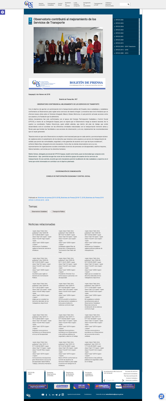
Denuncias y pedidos (131, 380)
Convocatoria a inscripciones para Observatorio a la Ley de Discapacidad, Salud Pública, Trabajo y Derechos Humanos (41, 360)
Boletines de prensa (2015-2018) (49, 198)
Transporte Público (59, 211)
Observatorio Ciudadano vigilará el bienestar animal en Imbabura (41, 248)
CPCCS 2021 (119, 36)
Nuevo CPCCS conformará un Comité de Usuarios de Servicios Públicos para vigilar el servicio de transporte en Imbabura (68, 361)
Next (123, 380)
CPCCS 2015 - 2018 (42, 200)
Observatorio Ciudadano (39, 211)
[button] (2, 12)
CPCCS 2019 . (120, 43)
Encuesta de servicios (131, 371)
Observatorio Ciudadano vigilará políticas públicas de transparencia (93, 248)
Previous (104, 380)
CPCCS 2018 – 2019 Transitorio (126, 46)
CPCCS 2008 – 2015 (122, 53)
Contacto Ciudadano (131, 378)
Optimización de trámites (130, 373)
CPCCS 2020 (119, 40)
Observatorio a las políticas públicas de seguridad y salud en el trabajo (94, 359)
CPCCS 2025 (119, 23)
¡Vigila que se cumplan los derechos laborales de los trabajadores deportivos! (40, 301)
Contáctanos (88, 394)
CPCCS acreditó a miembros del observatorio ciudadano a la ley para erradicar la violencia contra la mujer (68, 302)
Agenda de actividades (73, 394)
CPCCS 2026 (119, 20)
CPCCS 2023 (119, 30)
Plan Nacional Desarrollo (130, 376)
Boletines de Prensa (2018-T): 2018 (73, 198)
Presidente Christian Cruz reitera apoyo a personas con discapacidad (68, 276)
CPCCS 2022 (119, 33)
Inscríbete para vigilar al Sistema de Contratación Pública (40, 276)
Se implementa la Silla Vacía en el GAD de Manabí (113, 372)
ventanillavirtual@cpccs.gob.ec (114, 394)
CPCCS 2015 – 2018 (122, 50)
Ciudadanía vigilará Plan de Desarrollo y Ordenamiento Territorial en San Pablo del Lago (67, 249)
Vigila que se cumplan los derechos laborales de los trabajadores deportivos (93, 276)
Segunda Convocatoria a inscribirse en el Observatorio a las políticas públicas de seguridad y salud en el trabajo (68, 333)
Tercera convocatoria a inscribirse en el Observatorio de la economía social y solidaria (94, 333)
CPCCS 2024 (119, 26)
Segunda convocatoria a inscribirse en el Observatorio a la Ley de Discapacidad (41, 332)
